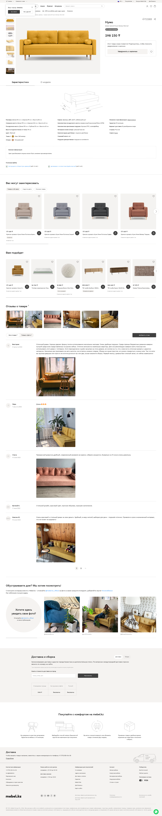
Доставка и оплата (80, 776)
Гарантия (77, 779)
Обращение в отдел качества (14, 782)
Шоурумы (58, 6)
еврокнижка (131, 120)
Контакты (8, 779)
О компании (78, 770)
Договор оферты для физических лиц (85, 795)
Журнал (50, 6)
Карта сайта (78, 788)
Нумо (116, 133)
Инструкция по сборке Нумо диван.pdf (19, 166)
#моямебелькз (107, 590)
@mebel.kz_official (52, 590)
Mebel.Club (78, 782)
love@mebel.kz (10, 773)
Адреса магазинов (80, 773)
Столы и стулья (114, 782)
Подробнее (10, 758)
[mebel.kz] (13, 796)
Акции (42, 6)
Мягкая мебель (114, 770)
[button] (147, 6)
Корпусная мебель (115, 773)
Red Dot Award (143, 770)
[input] (84, 6)
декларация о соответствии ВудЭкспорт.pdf (63, 166)
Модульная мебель (115, 779)
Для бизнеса (78, 785)
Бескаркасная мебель (116, 776)
